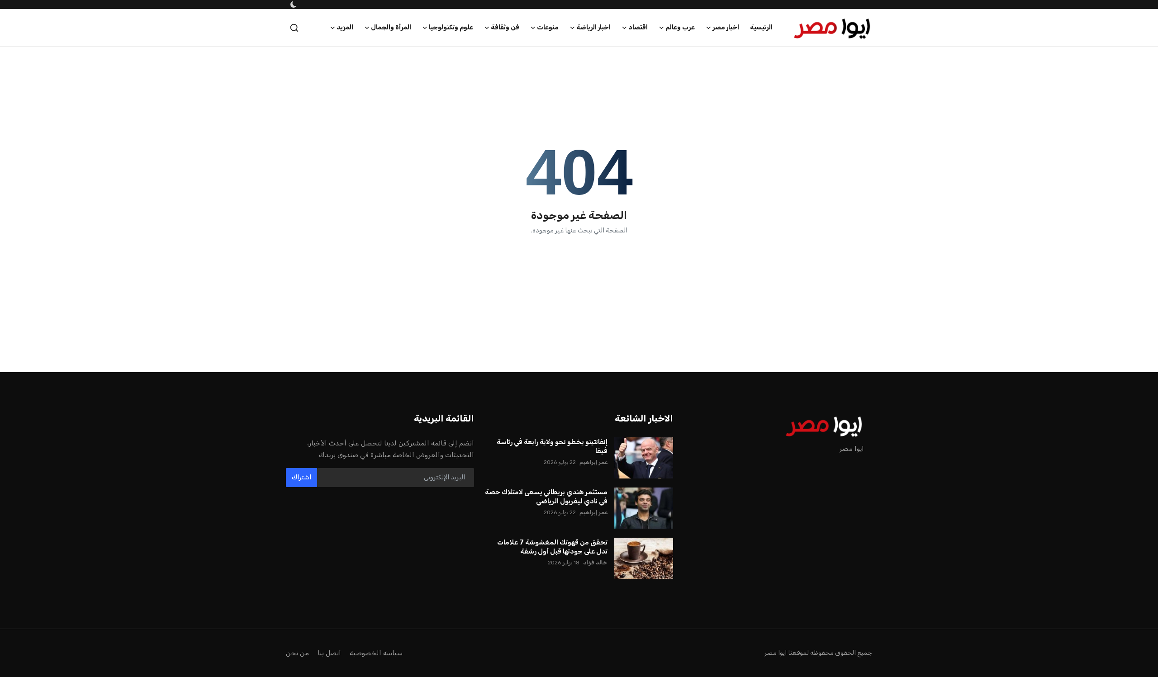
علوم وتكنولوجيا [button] (451, 27)
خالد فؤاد (595, 562)
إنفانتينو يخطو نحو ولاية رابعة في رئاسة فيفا (552, 446)
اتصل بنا (329, 653)
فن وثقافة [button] (505, 27)
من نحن (297, 653)
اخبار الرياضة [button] (593, 27)
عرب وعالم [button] (680, 27)
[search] (294, 27)
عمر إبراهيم (593, 462)
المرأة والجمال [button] (391, 27)
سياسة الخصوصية (376, 653)
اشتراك (301, 477)
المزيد (345, 27)
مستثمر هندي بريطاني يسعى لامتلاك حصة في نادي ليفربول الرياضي (546, 496)
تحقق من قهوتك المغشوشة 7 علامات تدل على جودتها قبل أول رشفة (552, 546)
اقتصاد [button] (638, 27)
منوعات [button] (548, 27)
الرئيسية (761, 27)
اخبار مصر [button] (725, 27)
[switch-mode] (292, 4)
